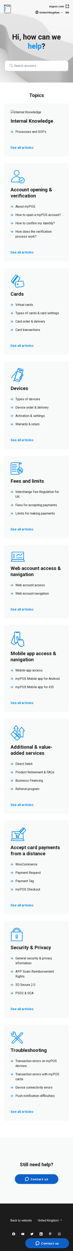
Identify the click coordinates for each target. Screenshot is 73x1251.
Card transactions (27, 330)
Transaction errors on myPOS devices (36, 1063)
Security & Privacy (31, 947)
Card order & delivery (30, 321)
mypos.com (56, 6)
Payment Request (28, 873)
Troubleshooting (29, 1050)
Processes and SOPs (30, 132)
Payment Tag (24, 881)
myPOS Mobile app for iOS (34, 687)
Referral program (27, 789)
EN (67, 12)
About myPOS (25, 206)
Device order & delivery (32, 407)
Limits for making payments (35, 513)
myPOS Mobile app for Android (37, 679)
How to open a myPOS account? (38, 215)
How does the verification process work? (33, 234)
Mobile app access (29, 670)
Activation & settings (30, 416)
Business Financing (29, 781)
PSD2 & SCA (24, 993)
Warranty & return (27, 424)
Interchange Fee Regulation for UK (37, 494)
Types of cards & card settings (37, 313)
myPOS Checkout (27, 889)
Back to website (21, 1220)
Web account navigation (32, 593)
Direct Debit (23, 764)
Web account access (30, 585)
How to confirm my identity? (35, 223)
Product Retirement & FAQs (34, 772)
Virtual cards (24, 305)
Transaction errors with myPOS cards (37, 1076)
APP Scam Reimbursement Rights (34, 974)
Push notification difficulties (35, 1096)
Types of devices (27, 399)
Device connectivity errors (34, 1087)
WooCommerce (26, 864)
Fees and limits (27, 481)
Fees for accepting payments (36, 505)
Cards (17, 294)
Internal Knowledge (32, 121)
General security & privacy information (33, 960)
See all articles (22, 148)
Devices (19, 388)
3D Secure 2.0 (25, 985)
